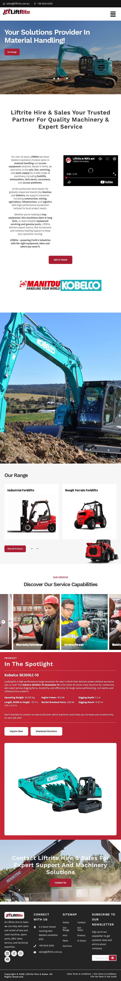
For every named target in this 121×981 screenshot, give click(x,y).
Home (66, 922)
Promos (81, 935)
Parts (65, 940)
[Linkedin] (7, 953)
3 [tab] (62, 78)
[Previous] (3, 622)
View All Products (15, 549)
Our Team (12, 52)
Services (67, 946)
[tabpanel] (60, 57)
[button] (113, 14)
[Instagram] (21, 953)
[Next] (118, 622)
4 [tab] (67, 78)
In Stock (81, 940)
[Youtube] (7, 959)
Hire (65, 935)
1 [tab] (54, 78)
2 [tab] (58, 78)
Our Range (66, 929)
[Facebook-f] (14, 953)
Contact (81, 922)
